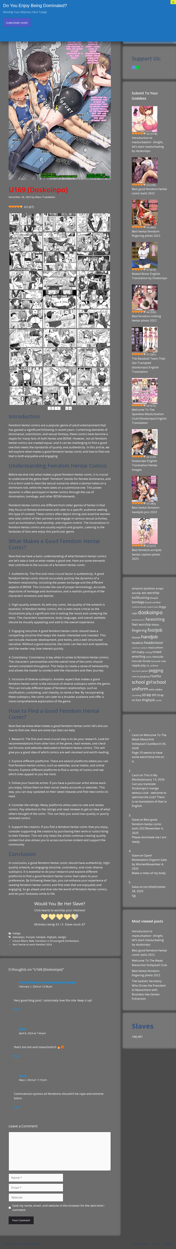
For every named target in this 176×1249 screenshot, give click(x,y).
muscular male (158, 661)
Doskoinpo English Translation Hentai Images (144, 465)
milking (148, 652)
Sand (22, 1076)
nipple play (139, 665)
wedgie (62, 937)
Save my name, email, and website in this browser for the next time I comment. (58, 1208)
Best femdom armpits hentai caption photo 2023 (147, 554)
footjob (30, 937)
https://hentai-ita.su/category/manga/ (47, 982)
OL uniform (152, 665)
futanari (136, 637)
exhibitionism (138, 620)
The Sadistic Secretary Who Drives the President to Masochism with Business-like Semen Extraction (149, 990)
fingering (139, 630)
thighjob (52, 937)
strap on (149, 694)
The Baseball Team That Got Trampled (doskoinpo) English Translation (148, 365)
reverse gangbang (141, 676)
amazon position (143, 588)
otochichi (136, 671)
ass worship (150, 593)
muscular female (141, 661)
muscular (158, 657)
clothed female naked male (145, 607)
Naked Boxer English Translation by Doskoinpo (149, 276)
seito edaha (155, 689)
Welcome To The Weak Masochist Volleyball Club (149, 739)
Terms (156, 1243)
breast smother (153, 602)
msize (149, 656)
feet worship (141, 624)
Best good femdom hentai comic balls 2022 (149, 191)
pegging (156, 670)
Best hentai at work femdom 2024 (32, 944)
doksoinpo (19, 937)
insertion (136, 648)
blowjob (154, 597)
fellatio (155, 624)
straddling (136, 695)
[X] (137, 67)
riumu (155, 675)
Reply (17, 1009)
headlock (137, 643)
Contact (168, 1243)
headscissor (153, 642)
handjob (41, 937)
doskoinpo (150, 612)
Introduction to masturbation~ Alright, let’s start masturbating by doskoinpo (148, 144)
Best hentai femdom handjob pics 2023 (145, 510)
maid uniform (155, 647)
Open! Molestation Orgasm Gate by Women (149, 859)
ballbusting (140, 597)
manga (16, 933)
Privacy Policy (141, 1243)
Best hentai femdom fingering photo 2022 (146, 233)
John (22, 1029)
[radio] (44, 917)
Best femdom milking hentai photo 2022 (146, 318)
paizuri (144, 671)
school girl (142, 682)
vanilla (159, 700)
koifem (144, 647)
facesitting (155, 619)
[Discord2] (133, 67)
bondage (138, 602)
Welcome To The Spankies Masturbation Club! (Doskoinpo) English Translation (149, 416)
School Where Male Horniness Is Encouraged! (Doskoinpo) (46, 940)
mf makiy (138, 652)
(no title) (149, 887)
